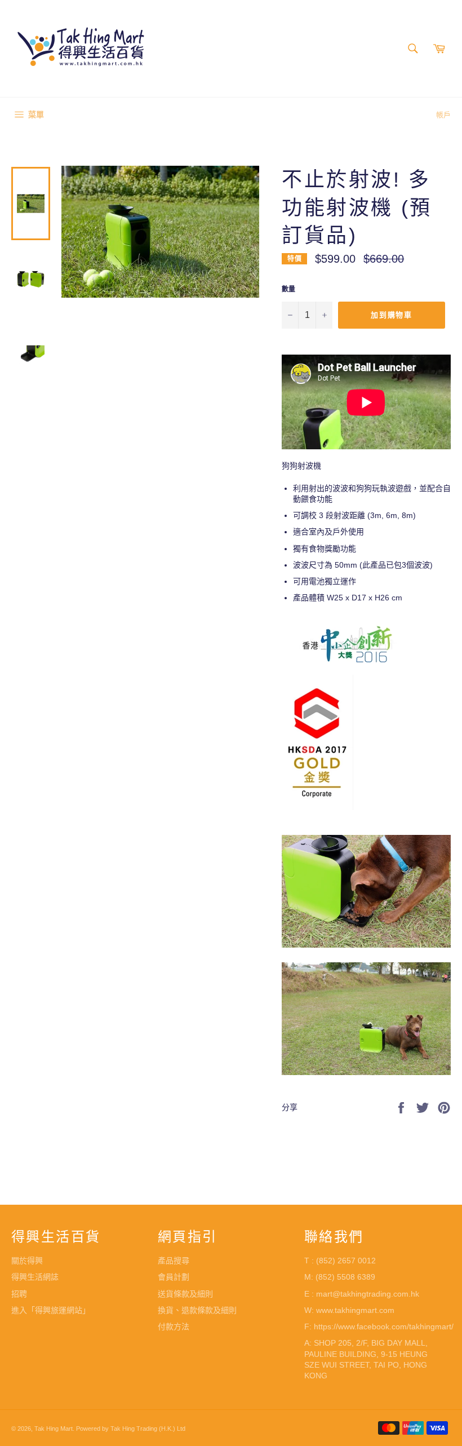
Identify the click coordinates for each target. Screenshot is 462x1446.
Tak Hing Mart (53, 1428)
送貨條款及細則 (185, 1293)
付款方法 (173, 1326)
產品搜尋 (173, 1260)
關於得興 (27, 1260)
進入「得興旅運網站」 (50, 1310)
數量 (288, 289)
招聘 (19, 1293)
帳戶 (443, 114)
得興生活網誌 (35, 1276)
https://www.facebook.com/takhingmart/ (384, 1326)
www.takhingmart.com (355, 1310)
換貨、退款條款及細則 (197, 1310)
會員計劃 (173, 1276)
